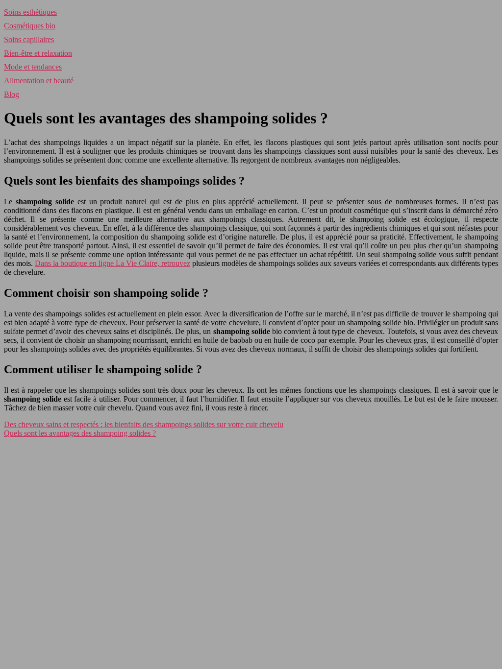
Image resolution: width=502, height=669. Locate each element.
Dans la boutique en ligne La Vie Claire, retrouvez (112, 263)
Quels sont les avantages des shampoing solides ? (80, 433)
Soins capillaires (29, 39)
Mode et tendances (33, 67)
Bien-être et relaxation (38, 53)
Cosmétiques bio (29, 26)
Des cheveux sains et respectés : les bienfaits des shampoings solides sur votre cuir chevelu (143, 424)
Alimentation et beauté (39, 80)
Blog (11, 94)
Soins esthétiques (30, 12)
